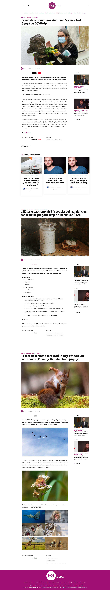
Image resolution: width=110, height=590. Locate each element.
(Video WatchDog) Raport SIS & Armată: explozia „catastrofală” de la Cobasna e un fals (81, 113)
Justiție (81, 175)
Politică (80, 87)
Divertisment (41, 13)
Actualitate (32, 13)
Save (38, 194)
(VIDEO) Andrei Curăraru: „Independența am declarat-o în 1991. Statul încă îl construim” (81, 306)
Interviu (75, 87)
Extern (56, 175)
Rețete (66, 13)
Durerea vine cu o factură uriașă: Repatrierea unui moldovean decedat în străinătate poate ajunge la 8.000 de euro (31, 182)
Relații (46, 13)
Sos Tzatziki (56, 335)
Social (36, 13)
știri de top (82, 110)
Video (75, 13)
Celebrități (36, 17)
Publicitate (26, 13)
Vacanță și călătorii (44, 209)
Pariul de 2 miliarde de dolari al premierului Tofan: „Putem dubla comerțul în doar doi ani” (81, 91)
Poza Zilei (31, 209)
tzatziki (61, 335)
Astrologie (84, 13)
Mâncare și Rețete (24, 209)
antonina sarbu (50, 139)
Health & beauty (52, 13)
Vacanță (78, 13)
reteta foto (49, 335)
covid (56, 139)
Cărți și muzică (29, 17)
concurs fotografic (51, 560)
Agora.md (28, 132)
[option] (31, 177)
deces (60, 139)
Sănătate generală (41, 580)
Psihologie (70, 13)
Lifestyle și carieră (59, 13)
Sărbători (82, 301)
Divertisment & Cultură (30, 353)
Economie (82, 86)
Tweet (32, 264)
